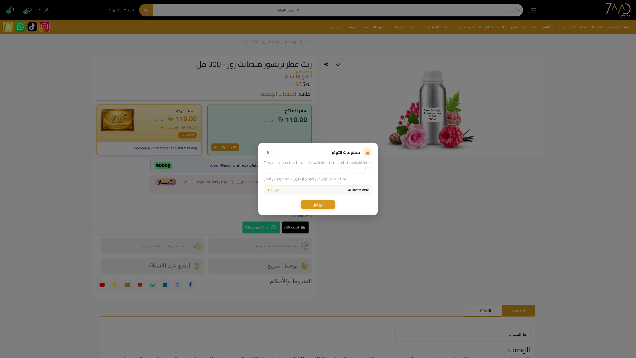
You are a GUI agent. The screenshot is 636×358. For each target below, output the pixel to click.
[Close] (268, 152)
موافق (318, 204)
